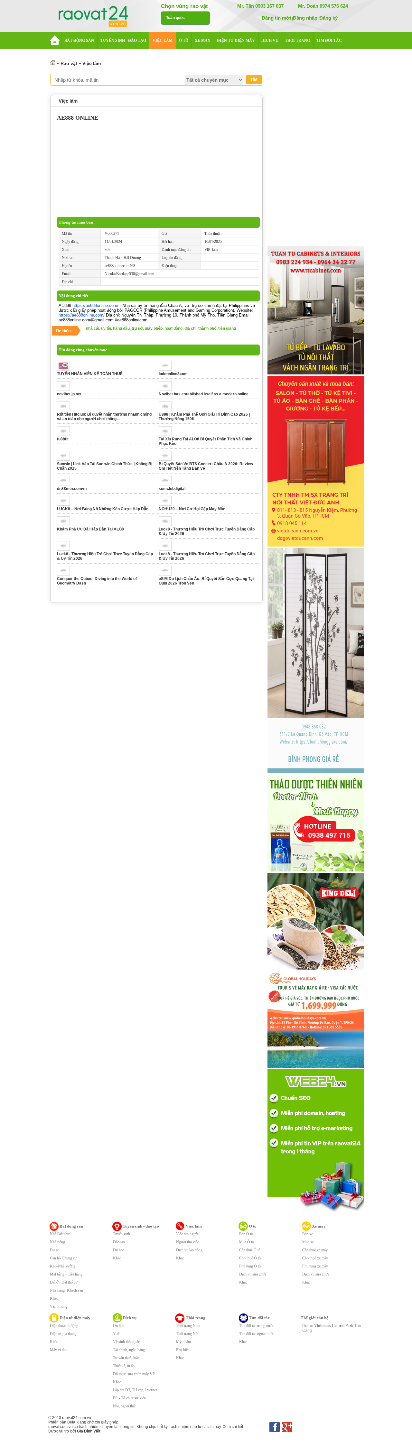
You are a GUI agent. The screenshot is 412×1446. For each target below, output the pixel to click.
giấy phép (154, 328)
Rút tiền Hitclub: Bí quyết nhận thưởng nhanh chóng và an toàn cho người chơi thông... (104, 416)
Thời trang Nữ (187, 1333)
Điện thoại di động (64, 1325)
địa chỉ (190, 328)
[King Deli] (315, 968)
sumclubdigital (172, 488)
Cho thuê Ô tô (250, 1258)
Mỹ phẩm (183, 1342)
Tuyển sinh (121, 1234)
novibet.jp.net (69, 394)
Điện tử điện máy (75, 1317)
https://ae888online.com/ (95, 305)
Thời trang (195, 1317)
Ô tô (253, 1226)
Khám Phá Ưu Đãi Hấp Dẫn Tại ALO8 (90, 529)
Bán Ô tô (246, 1234)
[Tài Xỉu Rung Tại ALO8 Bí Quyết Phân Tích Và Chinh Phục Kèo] (167, 434)
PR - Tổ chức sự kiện (129, 1398)
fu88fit (63, 439)
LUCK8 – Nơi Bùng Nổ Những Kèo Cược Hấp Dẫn (102, 509)
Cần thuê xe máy (315, 1250)
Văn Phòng (58, 1306)
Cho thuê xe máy (315, 1258)
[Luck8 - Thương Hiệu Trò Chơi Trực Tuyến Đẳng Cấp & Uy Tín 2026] (167, 524)
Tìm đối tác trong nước (256, 1325)
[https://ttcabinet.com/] (315, 373)
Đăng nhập (305, 18)
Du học (118, 1250)
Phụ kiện (183, 1350)
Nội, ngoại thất (124, 1406)
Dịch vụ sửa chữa (252, 1274)
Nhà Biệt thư (60, 1234)
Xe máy (319, 1226)
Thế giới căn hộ (315, 1317)
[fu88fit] (65, 434)
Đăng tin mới (276, 18)
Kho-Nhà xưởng (62, 1266)
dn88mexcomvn (72, 488)
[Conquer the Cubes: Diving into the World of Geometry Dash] (65, 574)
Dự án (55, 1250)
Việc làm (91, 63)
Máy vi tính (59, 1350)
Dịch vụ (129, 1317)
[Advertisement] (158, 169)
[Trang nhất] (52, 63)
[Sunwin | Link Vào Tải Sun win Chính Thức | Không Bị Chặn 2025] (65, 459)
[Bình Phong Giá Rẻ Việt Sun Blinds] (315, 772)
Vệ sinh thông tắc (126, 1342)
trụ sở (137, 328)
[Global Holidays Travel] (315, 1066)
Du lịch (118, 1325)
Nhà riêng (57, 1242)
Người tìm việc (187, 1242)
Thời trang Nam (188, 1325)
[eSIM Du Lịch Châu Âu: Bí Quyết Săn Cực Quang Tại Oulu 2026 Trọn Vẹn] (167, 574)
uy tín (106, 328)
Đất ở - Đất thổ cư (64, 1282)
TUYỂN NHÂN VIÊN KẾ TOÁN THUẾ (90, 374)
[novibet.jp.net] (65, 389)
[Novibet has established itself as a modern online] (167, 389)
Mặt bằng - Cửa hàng (66, 1274)
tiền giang (227, 328)
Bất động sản (71, 1226)
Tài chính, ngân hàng (129, 1350)
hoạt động (173, 328)
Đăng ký (328, 18)
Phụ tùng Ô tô (250, 1266)
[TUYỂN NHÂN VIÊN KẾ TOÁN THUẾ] (65, 369)
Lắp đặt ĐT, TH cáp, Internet (135, 1390)
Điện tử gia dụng (63, 1333)
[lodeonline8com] (167, 369)
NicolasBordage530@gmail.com (129, 274)
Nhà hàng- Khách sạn (66, 1290)
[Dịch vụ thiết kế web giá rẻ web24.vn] (315, 1211)
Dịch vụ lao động (189, 1250)
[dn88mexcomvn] (65, 484)
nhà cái (92, 328)
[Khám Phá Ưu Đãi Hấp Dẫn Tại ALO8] (65, 524)
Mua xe (308, 1242)
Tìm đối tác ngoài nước (256, 1333)
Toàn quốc (175, 17)
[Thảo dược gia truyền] (315, 870)
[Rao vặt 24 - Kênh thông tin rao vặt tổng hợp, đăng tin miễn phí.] (100, 16)
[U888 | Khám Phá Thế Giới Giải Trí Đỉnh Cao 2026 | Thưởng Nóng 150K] (167, 410)
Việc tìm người (187, 1234)
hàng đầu (121, 328)
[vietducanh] (315, 545)
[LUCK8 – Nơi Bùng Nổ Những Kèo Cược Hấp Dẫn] (65, 504)
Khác (54, 1298)
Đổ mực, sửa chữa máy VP (134, 1374)
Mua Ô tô (246, 1242)
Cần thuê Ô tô (249, 1250)
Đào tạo (119, 1242)
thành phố (207, 328)
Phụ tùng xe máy (315, 1266)
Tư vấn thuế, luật (126, 1358)
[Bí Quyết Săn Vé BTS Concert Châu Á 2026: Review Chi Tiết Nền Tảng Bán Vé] (167, 459)
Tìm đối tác (259, 1317)
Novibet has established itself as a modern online (203, 394)
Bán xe (307, 1234)
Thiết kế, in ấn (124, 1366)
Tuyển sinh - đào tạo (141, 1226)
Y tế (116, 1333)
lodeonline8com (173, 374)
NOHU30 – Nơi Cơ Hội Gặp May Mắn (192, 509)
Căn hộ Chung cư (63, 1258)
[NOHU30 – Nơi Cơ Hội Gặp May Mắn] (167, 504)
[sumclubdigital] (167, 484)
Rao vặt (69, 63)
